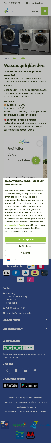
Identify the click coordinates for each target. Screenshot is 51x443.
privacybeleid (11, 225)
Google (21, 225)
